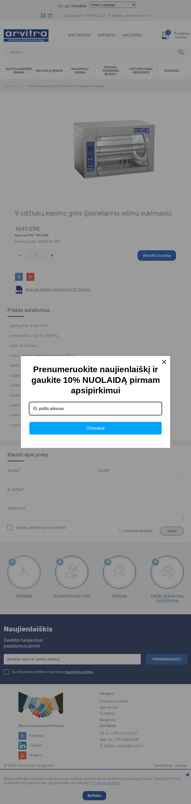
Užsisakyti (96, 428)
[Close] (164, 362)
